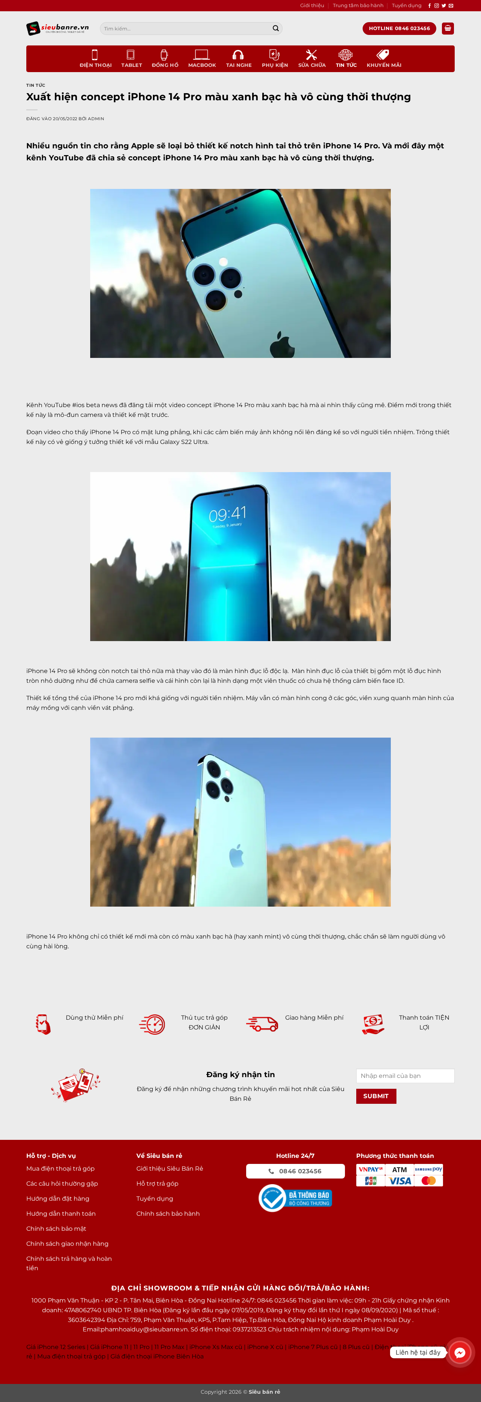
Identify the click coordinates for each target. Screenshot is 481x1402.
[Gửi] (275, 28)
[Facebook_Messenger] (460, 1352)
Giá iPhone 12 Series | (57, 1347)
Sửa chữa (312, 65)
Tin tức (346, 65)
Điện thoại (96, 65)
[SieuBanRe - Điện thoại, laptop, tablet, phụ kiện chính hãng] (57, 28)
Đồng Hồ (165, 65)
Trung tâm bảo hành (358, 5)
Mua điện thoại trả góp (71, 1356)
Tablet (131, 65)
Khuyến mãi (384, 65)
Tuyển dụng (407, 5)
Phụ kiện (275, 65)
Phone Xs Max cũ (216, 1347)
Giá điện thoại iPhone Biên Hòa (157, 1356)
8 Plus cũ (356, 1347)
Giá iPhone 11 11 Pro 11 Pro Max (137, 1347)
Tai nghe (239, 65)
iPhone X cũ (265, 1347)
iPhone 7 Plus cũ (313, 1347)
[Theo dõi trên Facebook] (429, 6)
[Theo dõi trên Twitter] (444, 6)
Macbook (202, 65)
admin (96, 118)
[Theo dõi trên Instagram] (436, 6)
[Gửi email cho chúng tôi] (451, 6)
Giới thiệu (312, 5)
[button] (448, 29)
